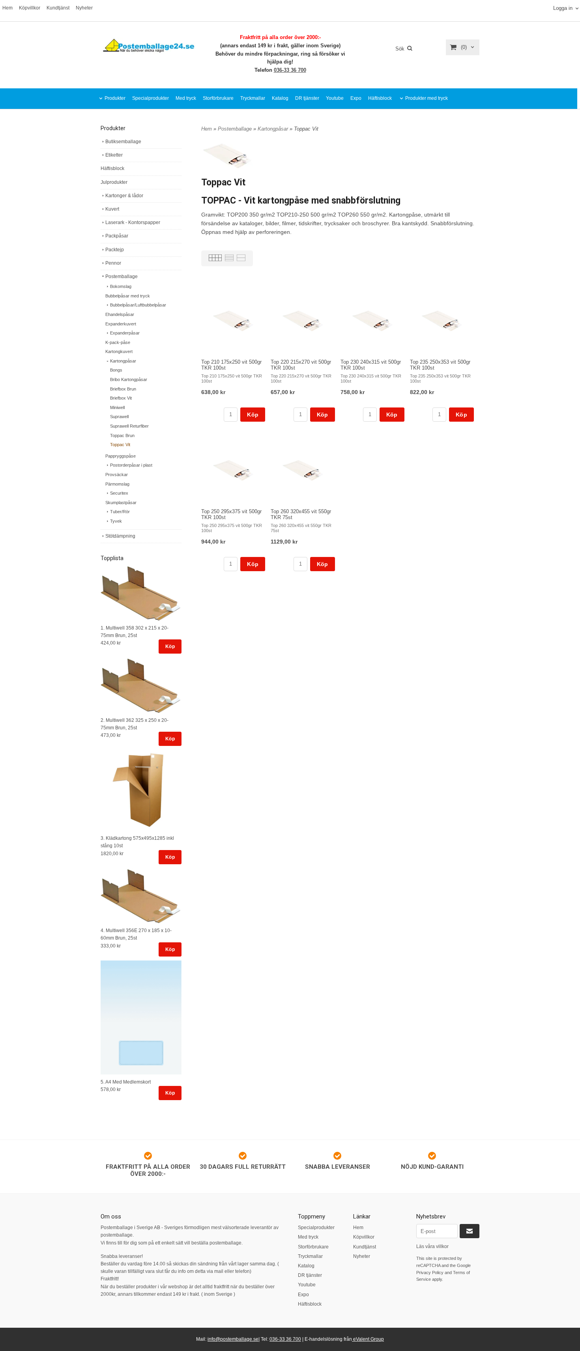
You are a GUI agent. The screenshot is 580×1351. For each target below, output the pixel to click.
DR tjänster (307, 98)
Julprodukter (114, 182)
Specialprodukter (150, 98)
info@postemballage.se (233, 1339)
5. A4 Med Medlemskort (126, 1082)
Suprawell (119, 416)
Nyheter (84, 8)
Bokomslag (120, 286)
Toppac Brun (122, 435)
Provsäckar (116, 474)
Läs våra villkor (432, 1246)
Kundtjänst (58, 8)
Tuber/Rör (120, 511)
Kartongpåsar (123, 361)
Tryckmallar (252, 98)
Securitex (119, 493)
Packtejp (114, 249)
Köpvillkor (29, 8)
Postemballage (121, 276)
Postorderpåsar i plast (131, 465)
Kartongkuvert (119, 351)
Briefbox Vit (121, 398)
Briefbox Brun (123, 389)
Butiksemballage (123, 141)
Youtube (335, 98)
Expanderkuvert (120, 323)
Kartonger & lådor (124, 195)
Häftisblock (380, 98)
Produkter (115, 98)
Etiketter (114, 155)
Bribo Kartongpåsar (128, 379)
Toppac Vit (120, 444)
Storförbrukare (218, 98)
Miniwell (117, 407)
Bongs (116, 370)
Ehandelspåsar (119, 314)
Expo (355, 98)
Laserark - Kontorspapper (132, 222)
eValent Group (368, 1339)
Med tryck (186, 98)
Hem (7, 8)
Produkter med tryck (426, 98)
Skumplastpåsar (121, 502)
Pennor (113, 263)
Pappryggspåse (120, 456)
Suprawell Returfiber (129, 426)
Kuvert (112, 209)
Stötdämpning (120, 536)
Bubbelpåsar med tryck (127, 295)
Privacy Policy (429, 1272)
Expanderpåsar (125, 333)
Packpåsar (116, 236)
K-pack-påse (117, 342)
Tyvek (116, 521)
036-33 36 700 (290, 70)
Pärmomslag (117, 484)
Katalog (280, 98)
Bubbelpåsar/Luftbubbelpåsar (138, 305)
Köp (170, 646)
